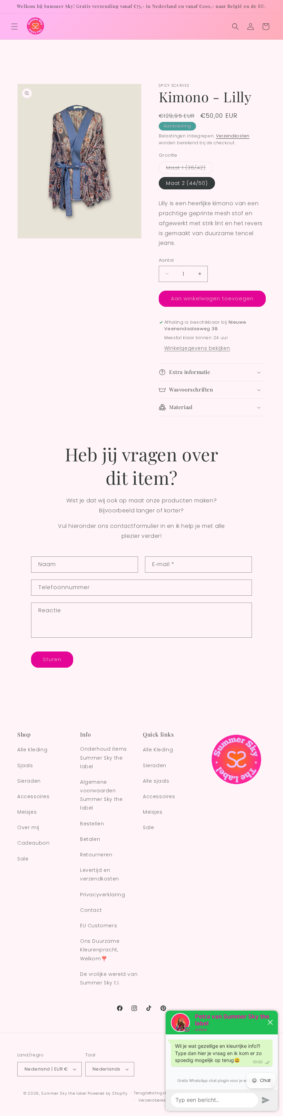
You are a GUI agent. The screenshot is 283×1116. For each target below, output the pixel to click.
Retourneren (96, 854)
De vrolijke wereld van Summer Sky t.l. (108, 978)
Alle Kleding (32, 749)
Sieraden (29, 781)
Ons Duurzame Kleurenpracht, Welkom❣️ (99, 950)
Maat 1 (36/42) (189, 169)
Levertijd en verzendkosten (99, 874)
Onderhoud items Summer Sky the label (103, 757)
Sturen (52, 659)
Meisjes (27, 812)
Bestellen (92, 823)
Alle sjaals (156, 781)
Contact (91, 910)
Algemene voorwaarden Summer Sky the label (101, 795)
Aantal (166, 260)
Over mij (28, 827)
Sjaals (25, 765)
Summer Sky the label (63, 1093)
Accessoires (33, 796)
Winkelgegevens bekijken (197, 348)
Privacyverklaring (102, 894)
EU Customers (98, 925)
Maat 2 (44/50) (187, 183)
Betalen (90, 839)
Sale (22, 858)
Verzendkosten (233, 136)
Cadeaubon (33, 842)
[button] (14, 26)
